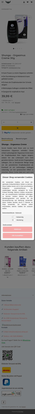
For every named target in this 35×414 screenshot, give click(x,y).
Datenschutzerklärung (8, 212)
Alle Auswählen (17, 235)
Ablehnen (17, 229)
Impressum (18, 212)
